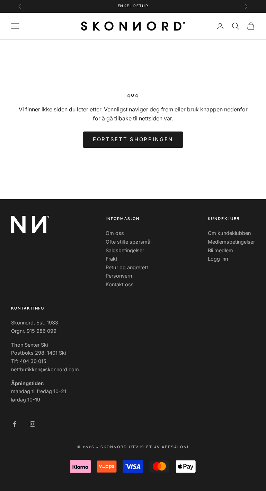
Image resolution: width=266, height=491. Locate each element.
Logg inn (218, 259)
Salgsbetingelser (125, 250)
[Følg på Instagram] (32, 424)
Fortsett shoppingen (133, 139)
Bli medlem (220, 250)
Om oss (115, 233)
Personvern (119, 276)
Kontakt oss (120, 284)
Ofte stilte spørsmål (128, 242)
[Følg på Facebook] (14, 424)
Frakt (111, 259)
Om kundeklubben (229, 233)
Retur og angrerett (127, 267)
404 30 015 (33, 361)
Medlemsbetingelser (231, 242)
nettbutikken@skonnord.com (45, 369)
